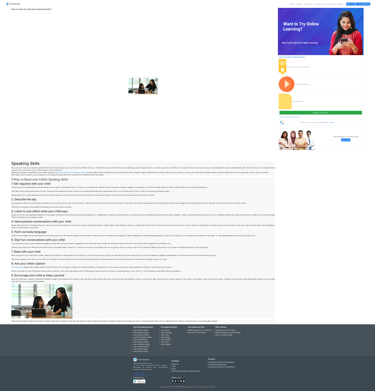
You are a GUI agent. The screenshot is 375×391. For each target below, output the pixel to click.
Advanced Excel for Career (225, 330)
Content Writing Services (217, 364)
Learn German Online (141, 335)
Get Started (345, 140)
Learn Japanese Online (141, 344)
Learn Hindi (165, 330)
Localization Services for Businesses (221, 367)
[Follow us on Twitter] (175, 381)
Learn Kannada (166, 332)
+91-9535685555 (138, 373)
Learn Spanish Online (141, 332)
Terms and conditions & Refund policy (186, 371)
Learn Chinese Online (141, 347)
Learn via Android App (223, 335)
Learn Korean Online (140, 351)
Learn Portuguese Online (142, 337)
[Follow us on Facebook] (173, 381)
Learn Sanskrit (166, 339)
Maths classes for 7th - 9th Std (199, 330)
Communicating (17, 267)
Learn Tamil (165, 335)
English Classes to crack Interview (228, 332)
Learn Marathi (166, 344)
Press (174, 369)
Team (174, 366)
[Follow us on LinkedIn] (181, 381)
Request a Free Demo (321, 113)
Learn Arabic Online (140, 349)
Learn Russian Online (141, 342)
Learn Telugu (165, 337)
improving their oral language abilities (72, 172)
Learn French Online (140, 330)
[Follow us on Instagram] (178, 381)
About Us (175, 364)
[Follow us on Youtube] (184, 381)
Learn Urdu (165, 342)
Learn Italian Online (140, 339)
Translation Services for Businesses (221, 362)
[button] (299, 4)
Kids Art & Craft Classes (197, 332)
